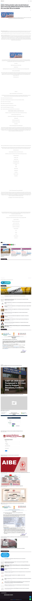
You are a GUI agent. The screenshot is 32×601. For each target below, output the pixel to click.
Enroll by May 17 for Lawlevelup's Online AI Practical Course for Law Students (15, 558)
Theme (21, 599)
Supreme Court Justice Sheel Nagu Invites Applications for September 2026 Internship (16, 322)
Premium (14, 599)
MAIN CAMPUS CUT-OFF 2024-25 (5, 410)
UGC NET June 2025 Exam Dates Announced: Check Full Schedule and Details (11, 365)
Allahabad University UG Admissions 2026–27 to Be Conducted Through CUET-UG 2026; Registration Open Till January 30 (16, 299)
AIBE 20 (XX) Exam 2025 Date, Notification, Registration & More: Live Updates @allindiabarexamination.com (15, 472)
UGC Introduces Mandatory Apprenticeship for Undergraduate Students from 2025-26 (13, 548)
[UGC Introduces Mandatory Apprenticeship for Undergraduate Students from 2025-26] (9, 547)
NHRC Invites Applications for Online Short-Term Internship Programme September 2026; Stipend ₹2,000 (18, 303)
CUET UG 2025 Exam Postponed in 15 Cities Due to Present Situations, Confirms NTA (12, 394)
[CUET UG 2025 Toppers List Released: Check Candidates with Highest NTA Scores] (14, 430)
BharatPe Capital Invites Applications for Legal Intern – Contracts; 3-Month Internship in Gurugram (15, 292)
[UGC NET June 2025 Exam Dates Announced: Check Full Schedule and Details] (14, 363)
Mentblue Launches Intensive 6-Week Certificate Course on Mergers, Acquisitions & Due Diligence (17, 569)
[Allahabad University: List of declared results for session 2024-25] (14, 454)
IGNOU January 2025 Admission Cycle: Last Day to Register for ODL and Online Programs (16, 255)
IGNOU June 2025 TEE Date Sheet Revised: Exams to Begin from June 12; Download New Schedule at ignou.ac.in (5, 255)
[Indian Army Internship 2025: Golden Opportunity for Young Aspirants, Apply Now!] (11, 485)
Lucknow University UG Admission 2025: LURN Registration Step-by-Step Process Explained (17, 588)
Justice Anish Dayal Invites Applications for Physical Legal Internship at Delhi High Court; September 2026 (17, 319)
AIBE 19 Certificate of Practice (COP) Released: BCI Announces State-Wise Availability (12, 503)
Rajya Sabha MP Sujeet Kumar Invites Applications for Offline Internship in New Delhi (16, 312)
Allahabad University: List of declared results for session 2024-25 (10, 455)
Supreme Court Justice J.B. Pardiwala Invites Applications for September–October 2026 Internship (17, 316)
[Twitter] (8, 244)
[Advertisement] (16, 24)
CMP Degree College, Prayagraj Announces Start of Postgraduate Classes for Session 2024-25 (18, 571)
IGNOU (3, 3)
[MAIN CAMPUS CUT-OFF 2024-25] (14, 409)
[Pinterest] (9, 244)
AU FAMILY (6, 283)
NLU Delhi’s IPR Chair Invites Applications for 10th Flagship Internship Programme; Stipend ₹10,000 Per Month (18, 306)
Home (1, 3)
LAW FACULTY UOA (5, 555)
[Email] (13, 244)
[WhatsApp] (11, 244)
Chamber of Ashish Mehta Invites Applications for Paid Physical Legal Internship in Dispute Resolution (17, 309)
